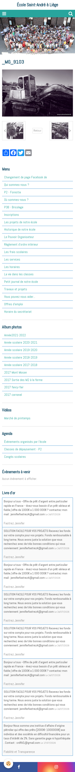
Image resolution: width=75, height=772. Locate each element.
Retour (37, 130)
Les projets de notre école (20, 222)
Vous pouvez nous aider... (19, 296)
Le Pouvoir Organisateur (19, 237)
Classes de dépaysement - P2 (23, 449)
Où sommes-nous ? (16, 199)
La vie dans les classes (19, 274)
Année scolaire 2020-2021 (20, 342)
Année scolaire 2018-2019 (20, 357)
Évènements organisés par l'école (25, 441)
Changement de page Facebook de (25, 177)
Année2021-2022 (15, 335)
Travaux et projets (15, 289)
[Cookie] (8, 763)
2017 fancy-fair (14, 387)
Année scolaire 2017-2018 (20, 365)
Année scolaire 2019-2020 (20, 350)
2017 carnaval (13, 394)
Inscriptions (11, 214)
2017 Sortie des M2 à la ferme (23, 380)
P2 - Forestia (12, 192)
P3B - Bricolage (13, 207)
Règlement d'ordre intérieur (21, 244)
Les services (12, 259)
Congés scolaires (15, 456)
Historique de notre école (19, 229)
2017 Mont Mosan (15, 372)
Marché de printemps (17, 418)
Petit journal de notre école (21, 281)
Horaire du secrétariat (18, 311)
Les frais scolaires (16, 252)
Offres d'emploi (13, 304)
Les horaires (12, 267)
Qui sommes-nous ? (16, 184)
